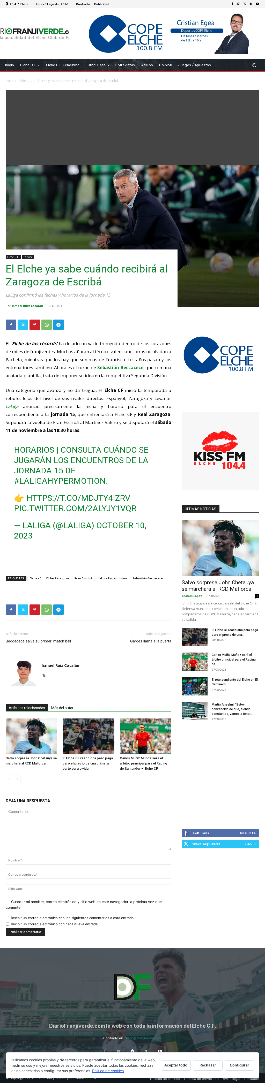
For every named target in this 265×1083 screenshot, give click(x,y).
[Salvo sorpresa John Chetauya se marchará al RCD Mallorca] (31, 736)
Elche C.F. (25, 81)
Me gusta (248, 833)
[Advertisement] (132, 126)
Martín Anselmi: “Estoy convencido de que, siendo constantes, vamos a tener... (232, 709)
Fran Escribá (83, 578)
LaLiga (12, 406)
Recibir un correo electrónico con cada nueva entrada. (55, 924)
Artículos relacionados (27, 708)
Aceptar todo (175, 1065)
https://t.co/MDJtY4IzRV (78, 498)
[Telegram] (58, 325)
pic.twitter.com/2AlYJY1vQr (75, 508)
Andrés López (192, 596)
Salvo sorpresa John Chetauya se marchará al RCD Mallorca (218, 585)
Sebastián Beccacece (147, 578)
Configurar (239, 1065)
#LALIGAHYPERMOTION (60, 481)
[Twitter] (245, 4)
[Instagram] (238, 4)
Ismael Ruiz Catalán (27, 306)
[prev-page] (9, 779)
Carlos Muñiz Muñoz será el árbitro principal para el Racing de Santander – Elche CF (143, 763)
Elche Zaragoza (57, 578)
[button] (254, 65)
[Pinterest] (35, 325)
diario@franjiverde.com (143, 1038)
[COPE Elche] (164, 33)
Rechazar (208, 1065)
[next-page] (17, 779)
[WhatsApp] (46, 325)
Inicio (9, 81)
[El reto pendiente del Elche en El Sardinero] (195, 686)
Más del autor (62, 708)
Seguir (250, 844)
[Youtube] (257, 4)
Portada (28, 257)
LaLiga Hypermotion (112, 578)
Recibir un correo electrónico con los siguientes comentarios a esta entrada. (73, 918)
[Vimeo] (251, 4)
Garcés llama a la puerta (150, 641)
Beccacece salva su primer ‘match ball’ (39, 641)
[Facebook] (232, 4)
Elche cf (35, 578)
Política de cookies (108, 1071)
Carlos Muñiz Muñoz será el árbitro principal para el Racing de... (234, 659)
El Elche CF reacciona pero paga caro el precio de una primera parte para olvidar (88, 763)
